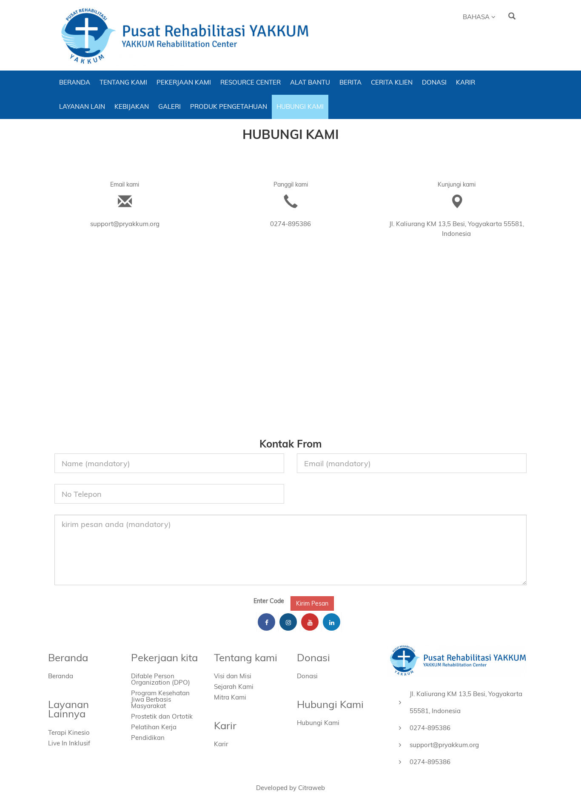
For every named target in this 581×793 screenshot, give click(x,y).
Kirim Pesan (312, 603)
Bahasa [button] (477, 17)
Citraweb (311, 788)
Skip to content (162, 11)
